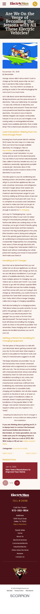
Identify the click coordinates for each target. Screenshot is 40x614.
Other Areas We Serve (20, 550)
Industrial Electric (20, 547)
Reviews (20, 553)
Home (20, 533)
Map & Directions (20, 524)
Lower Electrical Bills (20, 448)
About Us (20, 536)
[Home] (19, 4)
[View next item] (17, 483)
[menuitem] (10, 590)
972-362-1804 (20, 510)
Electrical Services (20, 540)
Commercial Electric (20, 543)
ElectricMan (7, 150)
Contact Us (20, 557)
